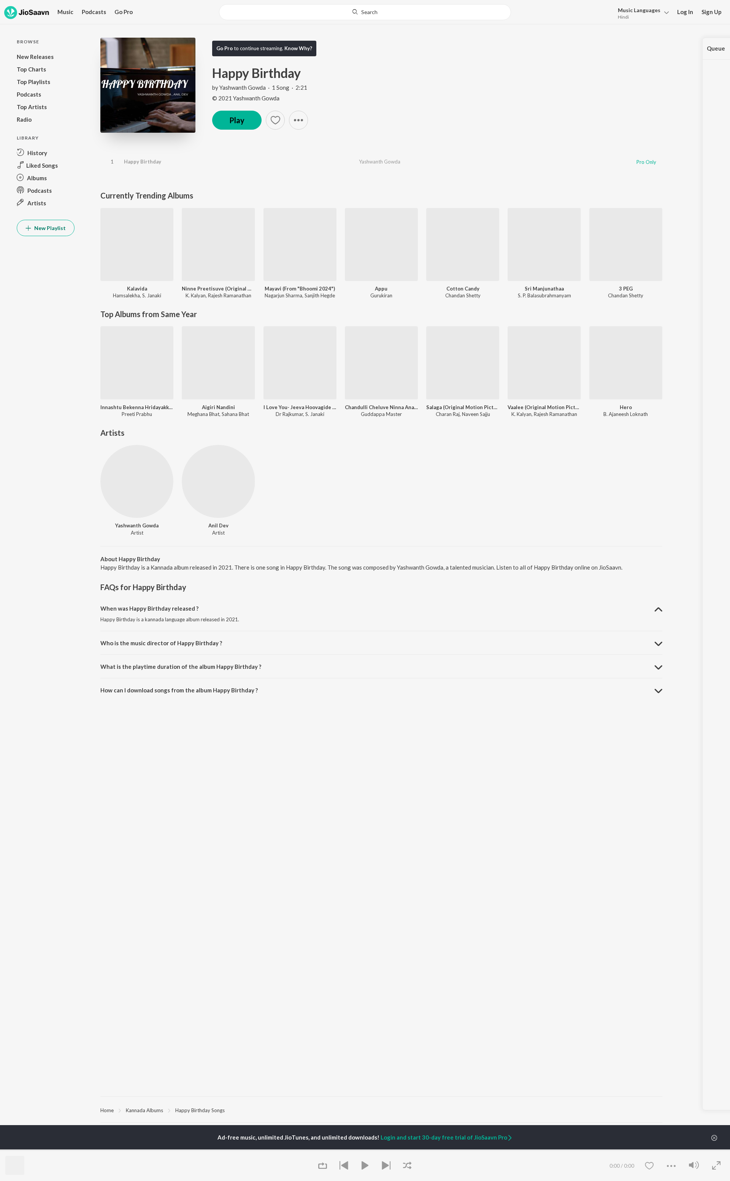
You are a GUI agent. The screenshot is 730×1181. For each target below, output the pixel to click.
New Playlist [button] (49, 228)
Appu (381, 289)
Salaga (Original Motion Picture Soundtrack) (462, 407)
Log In (685, 11)
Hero (626, 407)
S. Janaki (151, 295)
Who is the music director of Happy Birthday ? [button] (161, 643)
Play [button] (236, 120)
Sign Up (711, 11)
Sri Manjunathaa (544, 289)
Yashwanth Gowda (242, 87)
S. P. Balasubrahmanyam (544, 295)
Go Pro (123, 11)
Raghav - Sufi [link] (495, 1150)
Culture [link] (584, 1150)
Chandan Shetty (463, 295)
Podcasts (94, 11)
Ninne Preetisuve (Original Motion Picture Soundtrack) (218, 289)
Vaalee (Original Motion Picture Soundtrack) (544, 407)
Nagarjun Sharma (283, 295)
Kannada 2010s (403, 1150)
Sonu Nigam (113, 1150)
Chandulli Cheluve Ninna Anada (381, 407)
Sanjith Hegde (320, 295)
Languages (639, 10)
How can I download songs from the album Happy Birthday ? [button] (179, 690)
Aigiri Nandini (218, 407)
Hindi (623, 16)
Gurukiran (381, 295)
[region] (381, 1110)
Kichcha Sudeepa (214, 1150)
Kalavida (137, 289)
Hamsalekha (126, 295)
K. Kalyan (196, 295)
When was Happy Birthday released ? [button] (149, 608)
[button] (641, 13)
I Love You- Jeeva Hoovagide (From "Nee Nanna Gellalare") (299, 407)
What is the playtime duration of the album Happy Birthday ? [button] (180, 666)
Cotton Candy (462, 289)
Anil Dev (218, 525)
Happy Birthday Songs (200, 1110)
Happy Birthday (142, 162)
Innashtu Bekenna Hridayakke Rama (136, 407)
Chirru (297, 1150)
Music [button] (65, 11)
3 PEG (626, 289)
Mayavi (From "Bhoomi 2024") (300, 289)
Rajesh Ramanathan (229, 295)
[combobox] (365, 12)
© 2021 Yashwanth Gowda (245, 98)
